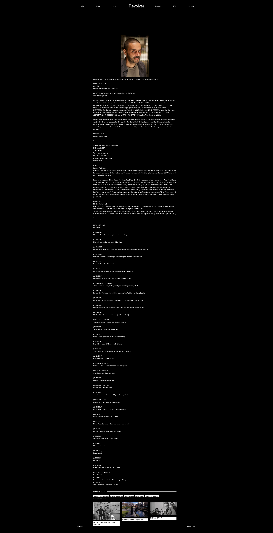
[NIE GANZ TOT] (163, 508)
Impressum (80, 526)
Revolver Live (129, 496)
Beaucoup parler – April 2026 (132, 519)
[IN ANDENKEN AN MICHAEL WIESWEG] (106, 510)
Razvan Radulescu (116, 496)
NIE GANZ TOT (156, 518)
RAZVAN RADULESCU (101, 100)
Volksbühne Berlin (151, 496)
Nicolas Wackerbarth (101, 496)
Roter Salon (139, 496)
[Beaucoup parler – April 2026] (135, 509)
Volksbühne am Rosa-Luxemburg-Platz (106, 145)
